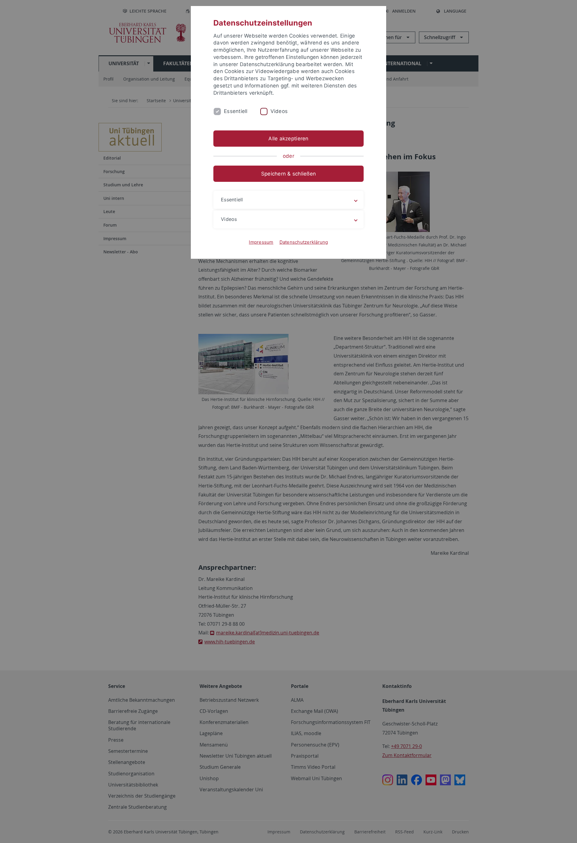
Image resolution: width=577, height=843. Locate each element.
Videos (279, 111)
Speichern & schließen (288, 174)
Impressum (261, 242)
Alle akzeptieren (288, 139)
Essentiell (236, 111)
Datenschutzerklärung (303, 242)
